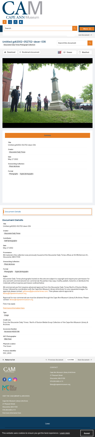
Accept (87, 433)
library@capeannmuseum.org (60, 384)
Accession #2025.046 (11, 332)
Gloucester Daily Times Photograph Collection (19, 45)
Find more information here (13, 308)
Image (6, 315)
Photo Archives (14, 166)
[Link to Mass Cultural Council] (9, 387)
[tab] (47, 135)
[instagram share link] (15, 379)
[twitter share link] (10, 379)
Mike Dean (8, 339)
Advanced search (10, 33)
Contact (47, 423)
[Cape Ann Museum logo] (22, 10)
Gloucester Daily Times (17, 152)
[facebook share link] (4, 379)
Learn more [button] (65, 433)
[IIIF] (59, 52)
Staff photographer (10, 241)
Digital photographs (26, 174)
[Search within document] (89, 42)
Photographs (13, 174)
